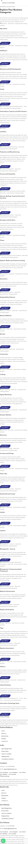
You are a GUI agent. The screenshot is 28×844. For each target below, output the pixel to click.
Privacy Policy (4, 751)
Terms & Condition (6, 754)
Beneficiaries (4, 736)
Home (3, 731)
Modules (3, 738)
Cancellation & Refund (7, 759)
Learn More (4, 43)
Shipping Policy (5, 756)
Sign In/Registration (6, 748)
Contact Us (4, 741)
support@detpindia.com (10, 769)
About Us (3, 733)
